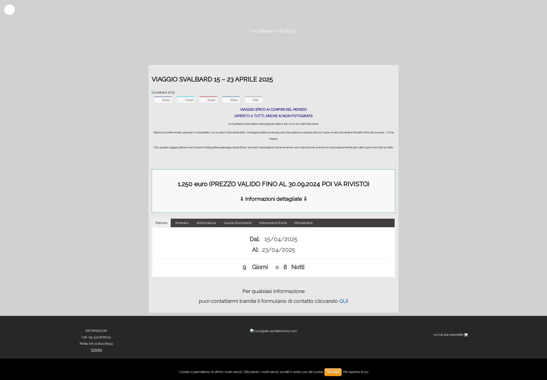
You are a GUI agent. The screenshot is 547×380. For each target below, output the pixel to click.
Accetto (333, 372)
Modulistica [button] (304, 223)
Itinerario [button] (182, 223)
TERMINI (96, 350)
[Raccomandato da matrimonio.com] (273, 331)
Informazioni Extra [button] (273, 223)
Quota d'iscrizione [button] (237, 223)
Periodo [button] (162, 223)
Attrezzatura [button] (206, 223)
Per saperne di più (355, 372)
